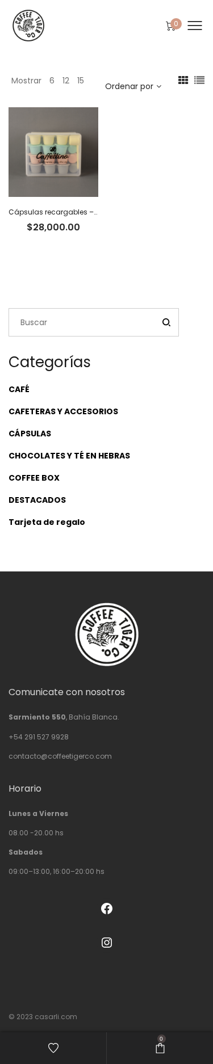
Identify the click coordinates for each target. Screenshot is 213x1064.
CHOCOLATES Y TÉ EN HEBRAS (69, 455)
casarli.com (56, 1016)
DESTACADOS (37, 500)
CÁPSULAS (30, 433)
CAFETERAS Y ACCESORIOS (63, 411)
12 (65, 80)
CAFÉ (19, 389)
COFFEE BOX (34, 477)
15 (80, 80)
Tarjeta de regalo (47, 522)
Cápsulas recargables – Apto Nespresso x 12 (85, 212)
